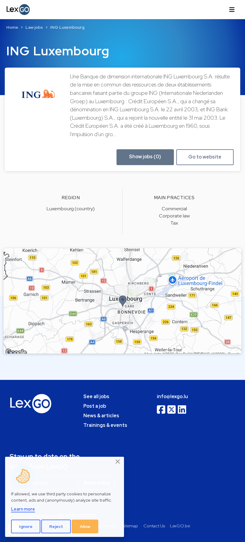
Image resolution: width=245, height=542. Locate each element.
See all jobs (96, 396)
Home (12, 27)
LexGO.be (180, 526)
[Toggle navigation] (231, 10)
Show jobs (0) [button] (145, 156)
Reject (56, 526)
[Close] (118, 462)
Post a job (94, 406)
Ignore (26, 526)
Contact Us (154, 526)
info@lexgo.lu (172, 396)
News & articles (101, 415)
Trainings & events (105, 425)
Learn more (23, 509)
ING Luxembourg (67, 27)
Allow (85, 526)
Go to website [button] (204, 157)
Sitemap (130, 526)
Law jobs (34, 27)
